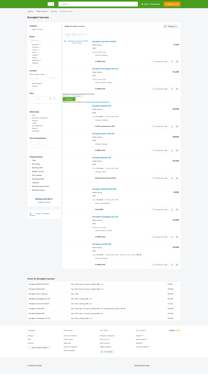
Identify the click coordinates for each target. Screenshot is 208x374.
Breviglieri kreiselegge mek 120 (105, 69)
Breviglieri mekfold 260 (101, 244)
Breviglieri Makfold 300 (101, 106)
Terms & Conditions (70, 336)
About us (31, 336)
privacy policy (90, 102)
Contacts (31, 343)
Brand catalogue (69, 350)
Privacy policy (68, 339)
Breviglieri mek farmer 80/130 (104, 41)
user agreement (103, 102)
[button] (172, 61)
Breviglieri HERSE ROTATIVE (104, 189)
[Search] (60, 4)
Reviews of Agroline (70, 347)
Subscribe (69, 99)
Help (29, 339)
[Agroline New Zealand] (36, 4)
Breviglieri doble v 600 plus (103, 134)
